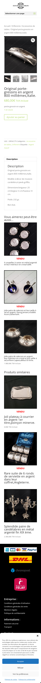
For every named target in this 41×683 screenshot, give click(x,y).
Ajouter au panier (16, 117)
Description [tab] (12, 159)
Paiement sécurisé (11, 623)
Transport (8, 627)
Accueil (7, 26)
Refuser (20, 668)
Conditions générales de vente (16, 606)
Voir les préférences (20, 674)
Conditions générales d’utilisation (17, 603)
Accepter (20, 661)
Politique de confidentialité (26, 679)
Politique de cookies (11, 679)
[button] (37, 636)
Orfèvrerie (16, 26)
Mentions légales (10, 610)
